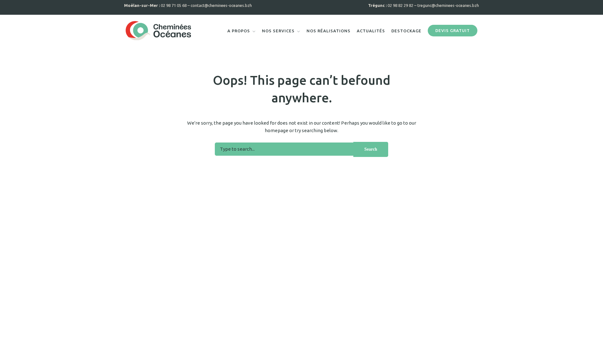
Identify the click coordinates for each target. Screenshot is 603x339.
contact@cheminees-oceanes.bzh (221, 5)
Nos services (278, 31)
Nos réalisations (328, 31)
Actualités (371, 31)
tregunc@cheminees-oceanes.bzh (448, 5)
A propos (238, 31)
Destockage (406, 31)
